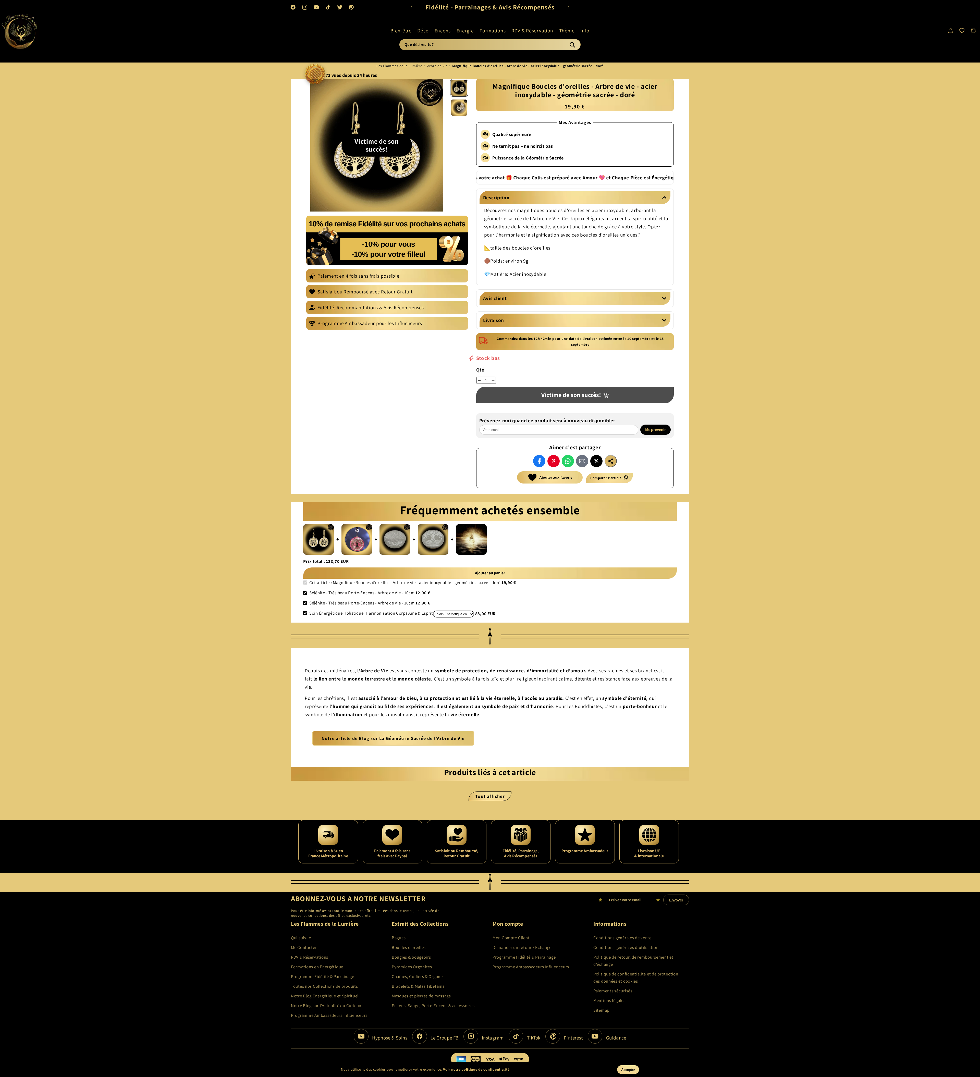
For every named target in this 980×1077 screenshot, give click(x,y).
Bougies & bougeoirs (411, 957)
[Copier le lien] (611, 461)
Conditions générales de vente (622, 937)
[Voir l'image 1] (459, 88)
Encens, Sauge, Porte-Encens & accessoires (433, 1005)
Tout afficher (490, 796)
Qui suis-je (301, 937)
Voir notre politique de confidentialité (476, 1069)
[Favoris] (962, 30)
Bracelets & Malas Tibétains (418, 986)
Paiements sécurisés (612, 991)
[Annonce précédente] (411, 7)
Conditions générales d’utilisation (625, 947)
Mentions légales (609, 1000)
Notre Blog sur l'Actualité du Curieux (326, 1005)
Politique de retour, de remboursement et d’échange (633, 960)
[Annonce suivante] (568, 7)
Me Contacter (304, 947)
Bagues (399, 937)
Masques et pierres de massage (421, 996)
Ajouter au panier (490, 573)
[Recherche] (572, 45)
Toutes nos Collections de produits (324, 986)
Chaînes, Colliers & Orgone (417, 976)
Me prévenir (655, 429)
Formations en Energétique (317, 967)
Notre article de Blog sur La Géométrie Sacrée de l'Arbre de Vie (393, 738)
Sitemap (601, 1010)
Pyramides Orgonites (412, 967)
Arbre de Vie (437, 66)
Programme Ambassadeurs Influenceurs (329, 1015)
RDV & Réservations (309, 957)
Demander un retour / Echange (522, 947)
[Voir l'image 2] (459, 108)
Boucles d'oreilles (409, 947)
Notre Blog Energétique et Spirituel (325, 996)
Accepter (628, 1070)
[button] (401, 30)
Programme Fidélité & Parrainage (322, 976)
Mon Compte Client (511, 937)
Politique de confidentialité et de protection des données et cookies (635, 977)
